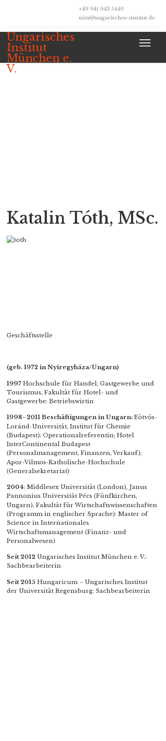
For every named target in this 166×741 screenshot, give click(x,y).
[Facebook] (9, 13)
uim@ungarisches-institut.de (117, 18)
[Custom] (22, 13)
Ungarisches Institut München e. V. (41, 53)
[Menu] (143, 43)
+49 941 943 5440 (101, 9)
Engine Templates (100, 722)
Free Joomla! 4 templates (111, 713)
